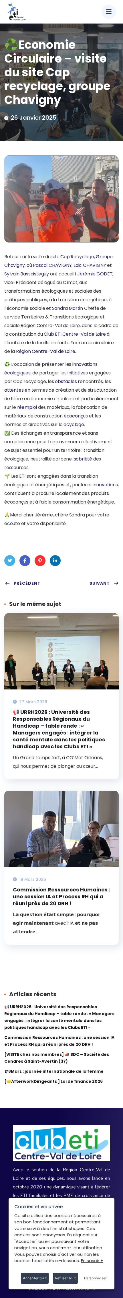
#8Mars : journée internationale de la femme (54, 1071)
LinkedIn (55, 560)
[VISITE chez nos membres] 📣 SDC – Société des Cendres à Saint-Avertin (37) (56, 1058)
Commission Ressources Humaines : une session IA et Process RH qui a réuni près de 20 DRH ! (61, 896)
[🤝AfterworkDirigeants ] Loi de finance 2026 (53, 1081)
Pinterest (40, 560)
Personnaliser (95, 1278)
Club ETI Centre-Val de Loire (75, 334)
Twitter (9, 560)
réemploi (27, 407)
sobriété (83, 459)
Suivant (100, 583)
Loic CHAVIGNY (90, 265)
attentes (13, 390)
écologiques (17, 373)
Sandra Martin (67, 308)
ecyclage (74, 424)
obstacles (66, 381)
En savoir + (92, 1261)
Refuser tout (65, 1278)
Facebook (24, 560)
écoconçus (76, 416)
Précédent (27, 583)
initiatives (78, 373)
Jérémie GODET (94, 274)
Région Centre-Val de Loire (45, 351)
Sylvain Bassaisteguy (26, 274)
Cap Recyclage (77, 256)
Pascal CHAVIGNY (52, 265)
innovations (85, 364)
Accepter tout (35, 1278)
